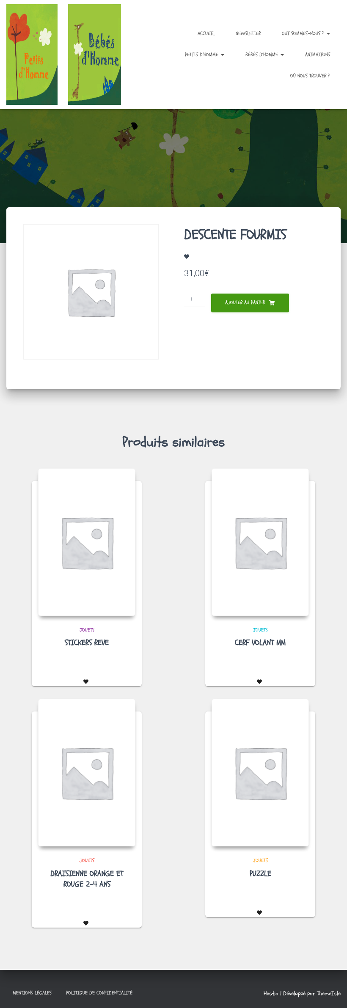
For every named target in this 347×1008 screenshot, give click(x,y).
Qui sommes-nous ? (304, 33)
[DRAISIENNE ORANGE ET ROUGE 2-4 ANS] (86, 772)
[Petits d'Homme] (67, 54)
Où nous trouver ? (310, 75)
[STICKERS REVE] (86, 542)
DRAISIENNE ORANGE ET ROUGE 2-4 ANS (86, 879)
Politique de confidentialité (99, 992)
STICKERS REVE (87, 642)
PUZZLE (260, 873)
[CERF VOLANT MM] (260, 542)
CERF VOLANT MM (260, 642)
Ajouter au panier (245, 302)
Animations (317, 54)
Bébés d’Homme (262, 54)
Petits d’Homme (202, 54)
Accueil (206, 33)
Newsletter (248, 33)
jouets (87, 629)
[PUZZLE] (260, 772)
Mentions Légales (32, 992)
